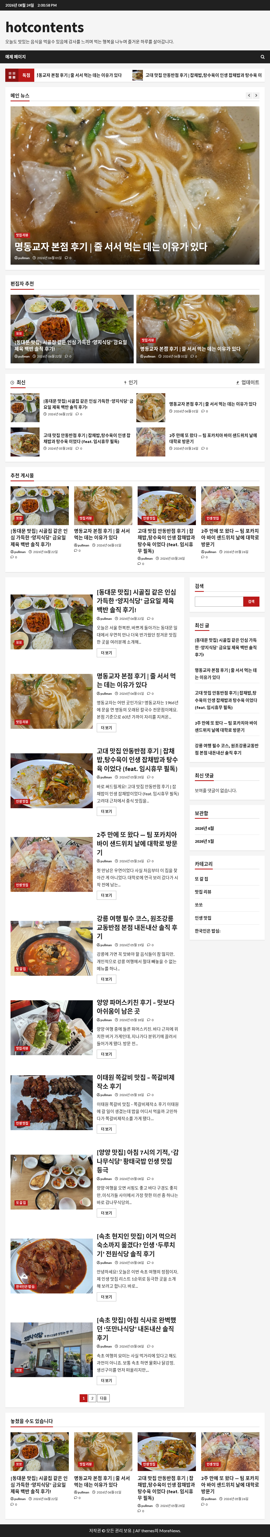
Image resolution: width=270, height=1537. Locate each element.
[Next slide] (256, 95)
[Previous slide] (249, 95)
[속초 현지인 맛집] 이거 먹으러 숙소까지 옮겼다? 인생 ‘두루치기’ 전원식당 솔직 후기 (52, 1266)
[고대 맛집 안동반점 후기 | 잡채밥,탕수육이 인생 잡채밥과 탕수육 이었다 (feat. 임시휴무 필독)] (135, 185)
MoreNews (169, 1530)
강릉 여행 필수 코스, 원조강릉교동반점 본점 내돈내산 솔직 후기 (52, 948)
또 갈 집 (21, 969)
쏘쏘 (19, 334)
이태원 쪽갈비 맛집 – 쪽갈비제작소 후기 (52, 1102)
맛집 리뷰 (148, 340)
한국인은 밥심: (25, 1287)
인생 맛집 (22, 222)
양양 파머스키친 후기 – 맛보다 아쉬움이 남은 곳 (52, 1027)
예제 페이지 (15, 56)
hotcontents (44, 27)
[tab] (18, 383)
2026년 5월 (204, 841)
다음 (103, 1398)
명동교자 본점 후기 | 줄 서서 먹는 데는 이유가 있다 (190, 349)
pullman (24, 258)
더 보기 (108, 653)
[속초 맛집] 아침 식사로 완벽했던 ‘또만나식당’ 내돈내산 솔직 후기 (52, 1349)
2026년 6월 (204, 828)
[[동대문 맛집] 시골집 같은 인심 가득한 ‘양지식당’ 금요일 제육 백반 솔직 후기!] (40, 505)
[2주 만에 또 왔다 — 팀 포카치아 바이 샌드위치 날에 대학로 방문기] (230, 505)
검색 (199, 586)
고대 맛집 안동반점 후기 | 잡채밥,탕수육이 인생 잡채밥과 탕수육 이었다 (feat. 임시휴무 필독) (165, 75)
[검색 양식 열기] (263, 57)
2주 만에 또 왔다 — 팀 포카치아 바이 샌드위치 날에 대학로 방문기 (150, 441)
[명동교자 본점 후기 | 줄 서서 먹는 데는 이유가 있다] (197, 329)
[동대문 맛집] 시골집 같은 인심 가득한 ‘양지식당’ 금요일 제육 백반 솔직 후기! (25, 407)
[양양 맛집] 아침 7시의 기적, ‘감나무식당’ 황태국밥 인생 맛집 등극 (52, 1182)
